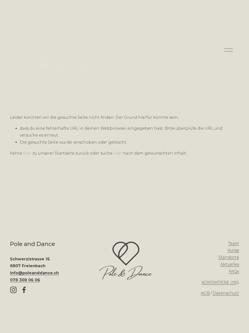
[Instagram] (13, 289)
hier (27, 153)
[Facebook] (24, 289)
